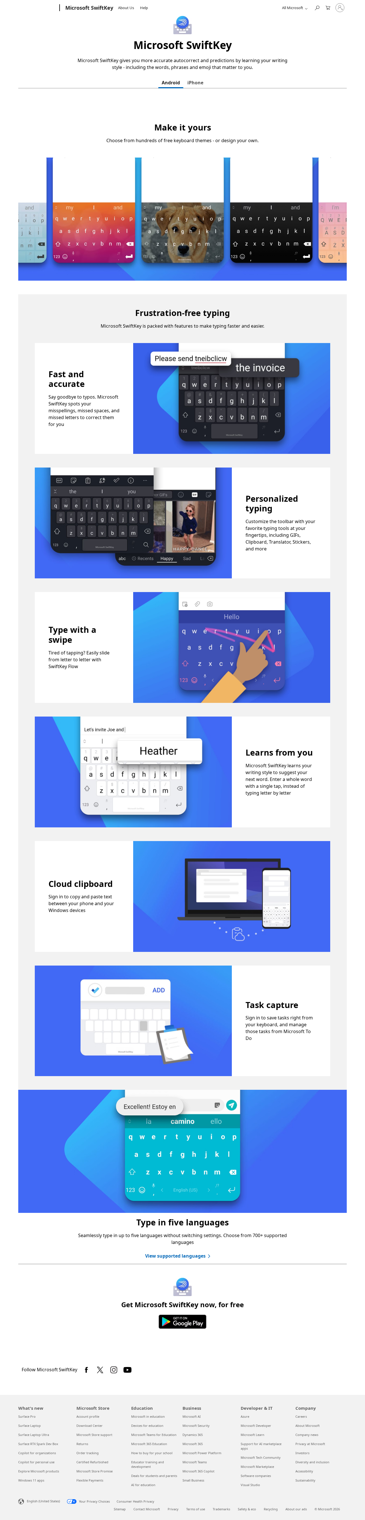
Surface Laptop (29, 1425)
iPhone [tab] (195, 82)
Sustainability (305, 1480)
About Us (126, 7)
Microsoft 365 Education (149, 1444)
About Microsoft (307, 1425)
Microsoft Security (196, 1425)
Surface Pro (27, 1416)
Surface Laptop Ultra (33, 1435)
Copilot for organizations (37, 1453)
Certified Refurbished (92, 1462)
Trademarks (221, 1509)
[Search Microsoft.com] (317, 7)
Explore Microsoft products (38, 1471)
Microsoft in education (148, 1416)
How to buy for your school (152, 1453)
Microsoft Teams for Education (154, 1435)
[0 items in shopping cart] (328, 7)
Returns (82, 1444)
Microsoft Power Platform (201, 1453)
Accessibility (304, 1471)
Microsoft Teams (194, 1462)
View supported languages (175, 1256)
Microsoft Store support (94, 1435)
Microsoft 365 (192, 1444)
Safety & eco (247, 1509)
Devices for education (147, 1425)
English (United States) (43, 1501)
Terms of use (195, 1509)
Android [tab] (171, 82)
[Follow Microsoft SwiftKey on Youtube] (127, 1369)
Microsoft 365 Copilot (198, 1471)
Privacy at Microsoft (310, 1444)
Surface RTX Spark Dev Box (38, 1444)
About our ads (296, 1509)
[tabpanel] (182, 727)
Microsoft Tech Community (261, 1457)
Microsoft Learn (252, 1435)
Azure (245, 1416)
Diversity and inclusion (312, 1462)
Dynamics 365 (192, 1435)
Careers (301, 1416)
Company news (306, 1435)
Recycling (271, 1509)
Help (144, 7)
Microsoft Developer (256, 1425)
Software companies (256, 1476)
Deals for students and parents (154, 1476)
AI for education (143, 1485)
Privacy (173, 1509)
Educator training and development (147, 1464)
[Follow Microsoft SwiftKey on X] (100, 1369)
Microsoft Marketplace (257, 1466)
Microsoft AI (191, 1416)
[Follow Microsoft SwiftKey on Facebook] (86, 1369)
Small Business (193, 1480)
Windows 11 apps (31, 1480)
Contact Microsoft (146, 1509)
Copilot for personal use (36, 1462)
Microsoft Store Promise (94, 1471)
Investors (302, 1453)
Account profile (87, 1416)
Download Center (89, 1425)
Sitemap (120, 1509)
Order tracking (87, 1453)
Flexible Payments (89, 1480)
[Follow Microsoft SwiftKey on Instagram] (113, 1369)
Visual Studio (250, 1485)
